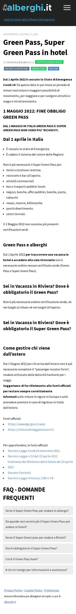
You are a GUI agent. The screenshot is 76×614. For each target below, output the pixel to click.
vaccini (53, 68)
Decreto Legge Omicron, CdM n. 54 (30, 478)
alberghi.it (10, 602)
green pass (38, 68)
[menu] (66, 7)
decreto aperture (16, 68)
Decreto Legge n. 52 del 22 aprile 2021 (32, 456)
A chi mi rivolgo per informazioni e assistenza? (36, 570)
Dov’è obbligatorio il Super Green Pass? (31, 548)
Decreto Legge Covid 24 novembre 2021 (34, 451)
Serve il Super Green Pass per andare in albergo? (37, 511)
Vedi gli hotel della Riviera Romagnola (29, 19)
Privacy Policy (13, 590)
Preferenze (51, 590)
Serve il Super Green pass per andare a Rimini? (35, 537)
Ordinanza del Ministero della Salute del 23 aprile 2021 (40, 464)
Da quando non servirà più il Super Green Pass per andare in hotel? (37, 524)
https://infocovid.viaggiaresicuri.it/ (31, 429)
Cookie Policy (33, 590)
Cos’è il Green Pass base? (21, 559)
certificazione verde (49, 62)
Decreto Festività (19, 473)
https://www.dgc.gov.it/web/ (27, 424)
